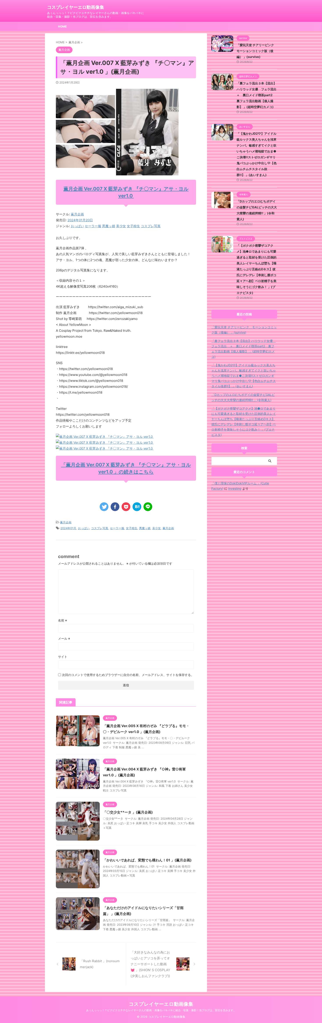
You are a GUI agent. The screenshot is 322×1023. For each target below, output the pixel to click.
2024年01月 (68, 528)
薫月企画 (77, 214)
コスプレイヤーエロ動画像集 (75, 7)
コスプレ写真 (151, 226)
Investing (234, 488)
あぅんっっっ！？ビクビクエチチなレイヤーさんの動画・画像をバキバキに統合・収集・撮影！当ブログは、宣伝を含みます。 (161, 1010)
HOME (62, 26)
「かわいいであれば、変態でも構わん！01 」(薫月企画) (147, 860)
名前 (62, 620)
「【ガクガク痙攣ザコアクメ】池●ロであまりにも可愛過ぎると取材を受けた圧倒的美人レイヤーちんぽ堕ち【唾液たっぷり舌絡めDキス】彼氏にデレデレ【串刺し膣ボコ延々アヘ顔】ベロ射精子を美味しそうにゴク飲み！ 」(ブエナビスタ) (256, 269)
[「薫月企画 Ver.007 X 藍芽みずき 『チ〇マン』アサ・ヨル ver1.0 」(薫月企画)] (137, 506)
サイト (62, 656)
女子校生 (133, 226)
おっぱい (77, 226)
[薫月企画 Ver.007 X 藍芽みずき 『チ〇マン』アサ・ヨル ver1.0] (105, 437)
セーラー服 (93, 226)
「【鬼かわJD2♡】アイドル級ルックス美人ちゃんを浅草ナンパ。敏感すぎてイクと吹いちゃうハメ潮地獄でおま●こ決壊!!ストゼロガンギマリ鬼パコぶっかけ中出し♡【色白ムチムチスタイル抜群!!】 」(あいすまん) (243, 375)
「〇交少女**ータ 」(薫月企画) (128, 812)
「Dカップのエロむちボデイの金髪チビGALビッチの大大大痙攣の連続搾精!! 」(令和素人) (243, 397)
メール (64, 638)
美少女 (121, 226)
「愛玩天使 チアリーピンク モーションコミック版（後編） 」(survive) (257, 51)
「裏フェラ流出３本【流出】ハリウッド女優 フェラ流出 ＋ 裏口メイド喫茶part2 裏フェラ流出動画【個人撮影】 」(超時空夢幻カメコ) (258, 95)
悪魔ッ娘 (108, 226)
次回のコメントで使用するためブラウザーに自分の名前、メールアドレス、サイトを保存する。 (128, 675)
